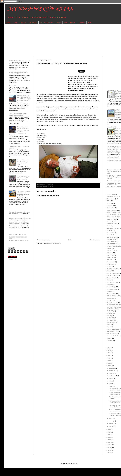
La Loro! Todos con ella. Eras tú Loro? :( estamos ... (18, 222)
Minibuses (73, 22)
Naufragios (110, 264)
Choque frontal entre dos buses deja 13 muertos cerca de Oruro (23, 162)
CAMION (50, 186)
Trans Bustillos (111, 322)
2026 (109, 347)
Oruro (109, 271)
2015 (109, 432)
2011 (109, 442)
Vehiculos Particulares (46, 22)
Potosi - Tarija (111, 287)
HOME (8, 22)
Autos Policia (111, 199)
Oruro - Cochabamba (113, 273)
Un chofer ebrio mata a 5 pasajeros (19, 60)
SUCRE (109, 300)
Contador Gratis (12, 259)
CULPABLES (111, 221)
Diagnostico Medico (113, 109)
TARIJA (109, 313)
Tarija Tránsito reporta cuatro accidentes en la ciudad (18, 114)
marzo (111, 421)
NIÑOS (109, 266)
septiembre (112, 376)
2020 (109, 358)
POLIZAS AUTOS (112, 282)
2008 (109, 450)
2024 (109, 353)
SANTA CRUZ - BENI (113, 296)
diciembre (112, 368)
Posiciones (12, 85)
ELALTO (109, 235)
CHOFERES (110, 208)
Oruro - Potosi (111, 278)
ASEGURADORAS (112, 196)
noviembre (112, 370)
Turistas (109, 324)
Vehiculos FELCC (112, 331)
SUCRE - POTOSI (112, 302)
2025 (109, 350)
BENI (108, 201)
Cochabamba (33, 22)
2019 (109, 360)
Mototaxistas (111, 262)
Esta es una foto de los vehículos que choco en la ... (19, 226)
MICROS (109, 253)
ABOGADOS (111, 194)
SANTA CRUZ (111, 293)
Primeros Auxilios (112, 289)
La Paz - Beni (111, 250)
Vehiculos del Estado (113, 329)
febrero (111, 423)
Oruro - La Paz (111, 275)
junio (110, 383)
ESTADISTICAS (112, 237)
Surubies (58, 22)
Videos (109, 338)
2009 (109, 447)
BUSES (45, 186)
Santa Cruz (23, 22)
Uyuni (109, 327)
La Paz (15, 22)
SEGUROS (110, 298)
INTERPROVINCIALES (114, 246)
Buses (90, 22)
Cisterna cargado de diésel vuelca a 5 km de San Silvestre (23, 177)
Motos (65, 22)
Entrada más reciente (43, 240)
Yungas (109, 340)
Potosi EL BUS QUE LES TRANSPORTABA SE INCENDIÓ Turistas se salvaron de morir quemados (24, 99)
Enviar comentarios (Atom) (53, 243)
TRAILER (110, 320)
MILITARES (110, 255)
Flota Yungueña (112, 241)
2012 (109, 440)
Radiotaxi (110, 291)
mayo (111, 386)
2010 (109, 445)
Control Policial (111, 219)
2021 (109, 355)
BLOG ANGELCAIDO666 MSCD (18, 241)
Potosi (109, 284)
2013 (109, 437)
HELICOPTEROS (112, 244)
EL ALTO (109, 230)
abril (110, 418)
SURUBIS (110, 311)
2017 (109, 366)
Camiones (82, 22)
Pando (109, 280)
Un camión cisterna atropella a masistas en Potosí (18, 73)
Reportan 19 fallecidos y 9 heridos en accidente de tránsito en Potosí (23, 193)
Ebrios (109, 226)
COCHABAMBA (111, 210)
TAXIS (109, 315)
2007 (109, 453)
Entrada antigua (94, 240)
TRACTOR (110, 318)
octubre (111, 373)
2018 (109, 363)
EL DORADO (111, 232)
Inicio (69, 240)
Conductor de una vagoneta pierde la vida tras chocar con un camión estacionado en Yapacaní (19, 131)
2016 (109, 429)
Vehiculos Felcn (112, 333)
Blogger (75, 463)
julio (110, 381)
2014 (109, 434)
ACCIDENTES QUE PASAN (40, 9)
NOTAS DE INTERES (113, 268)
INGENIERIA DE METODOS (17, 235)
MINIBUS (110, 257)
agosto (111, 378)
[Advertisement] (64, 40)
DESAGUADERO (112, 223)
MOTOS (109, 259)
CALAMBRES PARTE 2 (114, 187)
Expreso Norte (111, 239)
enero (111, 426)
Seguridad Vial (112, 127)
